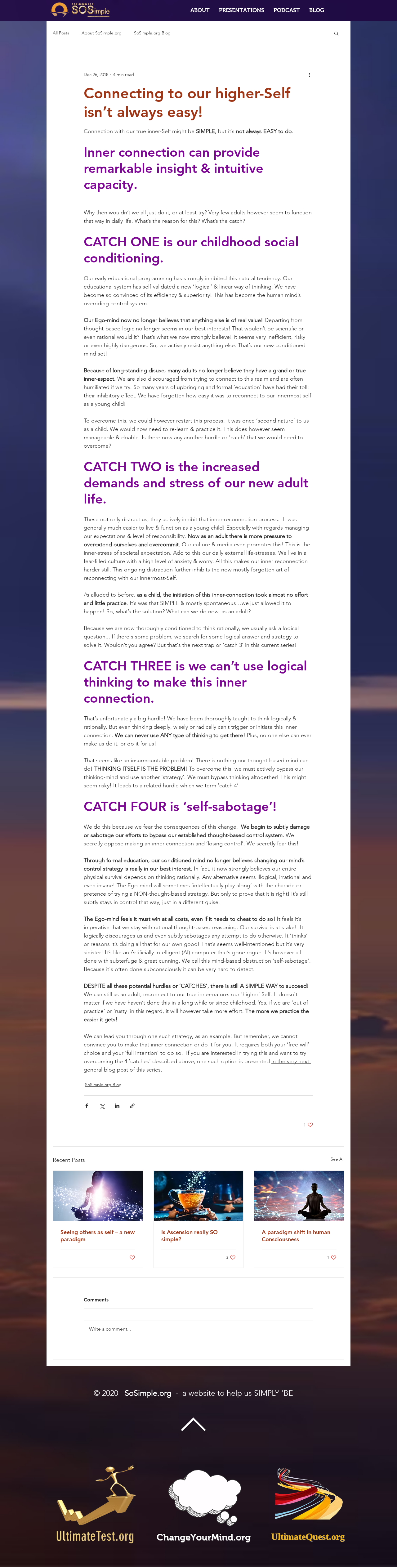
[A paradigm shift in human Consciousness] (299, 1196)
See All (337, 1159)
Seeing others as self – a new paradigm (97, 1236)
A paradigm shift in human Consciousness (296, 1236)
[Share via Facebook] (87, 1106)
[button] (241, 10)
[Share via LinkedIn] (117, 1106)
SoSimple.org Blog (152, 33)
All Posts (61, 33)
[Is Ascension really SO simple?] (198, 1196)
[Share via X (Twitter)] (102, 1106)
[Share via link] (132, 1106)
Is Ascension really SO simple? (189, 1236)
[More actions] (309, 74)
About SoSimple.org (102, 33)
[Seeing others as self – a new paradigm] (98, 1196)
